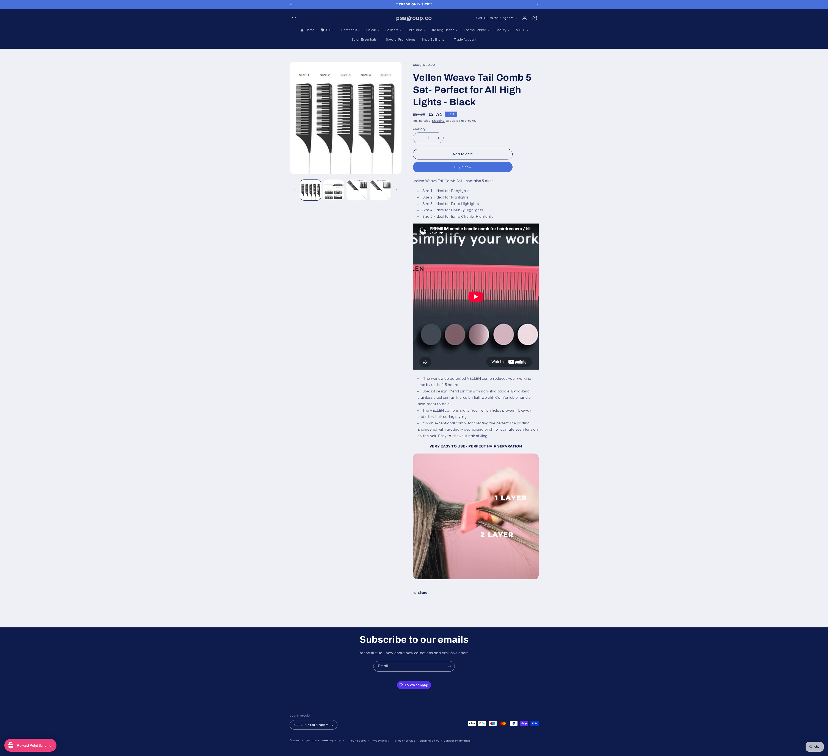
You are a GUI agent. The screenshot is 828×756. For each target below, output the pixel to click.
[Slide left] (294, 190)
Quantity (419, 129)
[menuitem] (306, 30)
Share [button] (422, 593)
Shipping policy (429, 741)
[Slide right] (396, 190)
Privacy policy (380, 741)
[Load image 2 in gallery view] (333, 190)
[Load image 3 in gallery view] (357, 190)
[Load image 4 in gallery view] (380, 190)
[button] (295, 18)
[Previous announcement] (291, 4)
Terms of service (404, 741)
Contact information (457, 741)
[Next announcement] (537, 4)
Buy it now (463, 167)
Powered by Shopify (331, 740)
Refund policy (357, 741)
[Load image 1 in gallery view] (310, 190)
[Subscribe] (450, 666)
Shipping (438, 121)
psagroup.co (309, 740)
